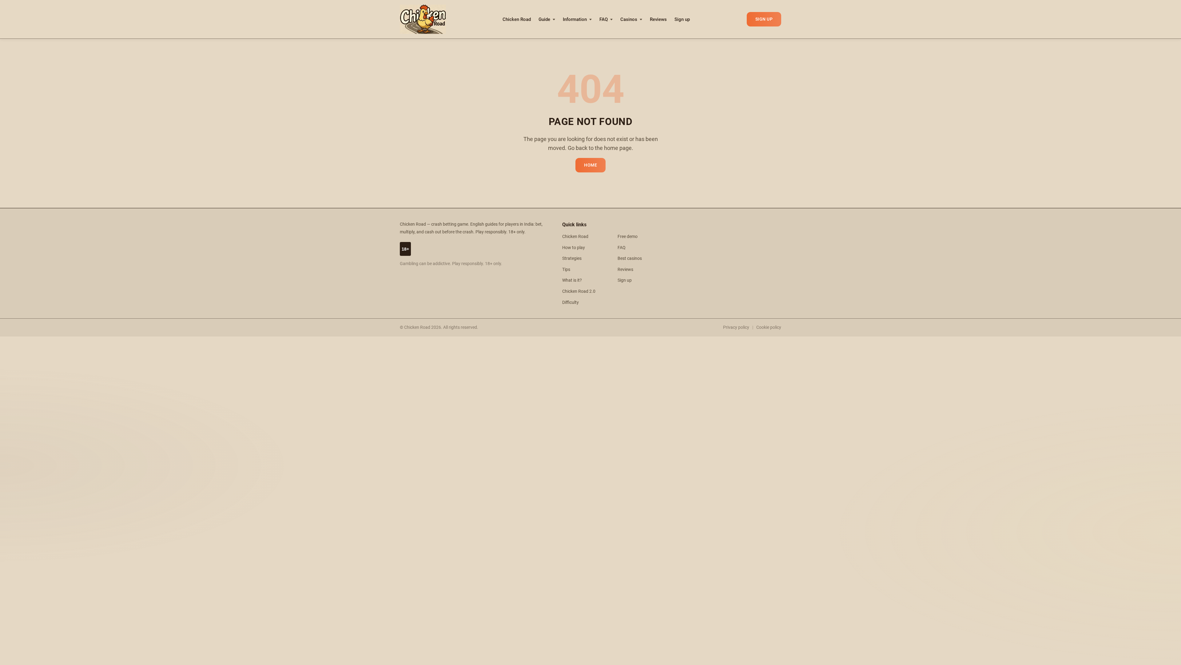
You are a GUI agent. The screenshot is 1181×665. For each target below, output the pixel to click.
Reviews (658, 19)
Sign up (682, 19)
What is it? (572, 280)
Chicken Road (517, 19)
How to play (573, 247)
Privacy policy (736, 327)
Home (590, 165)
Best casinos (630, 258)
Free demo (628, 236)
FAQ (603, 19)
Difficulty (570, 302)
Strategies (572, 258)
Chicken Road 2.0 (578, 291)
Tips (566, 269)
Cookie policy (768, 327)
